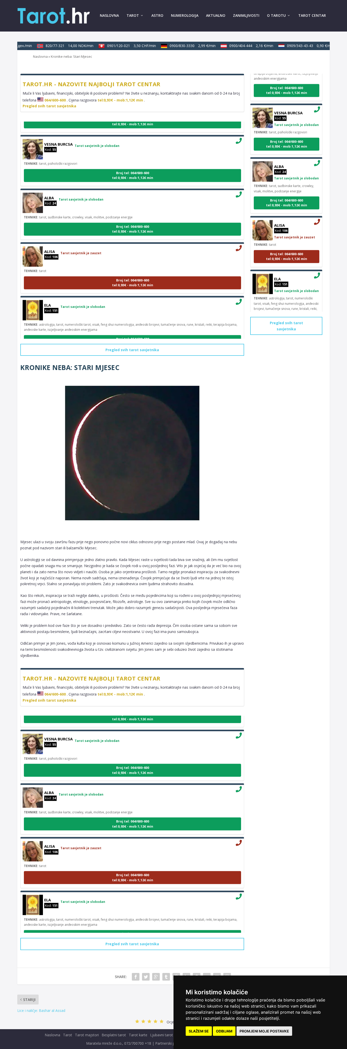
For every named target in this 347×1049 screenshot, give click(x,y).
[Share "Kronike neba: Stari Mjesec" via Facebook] (136, 977)
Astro (157, 15)
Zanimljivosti (246, 15)
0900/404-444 (244, 45)
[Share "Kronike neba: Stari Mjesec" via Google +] (156, 977)
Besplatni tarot (114, 1034)
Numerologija (184, 15)
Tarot (133, 15)
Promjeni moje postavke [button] (264, 1031)
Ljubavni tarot (161, 1034)
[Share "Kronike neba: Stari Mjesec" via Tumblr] (166, 977)
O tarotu (276, 15)
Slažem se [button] (199, 1031)
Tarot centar (312, 15)
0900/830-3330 (186, 45)
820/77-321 (62, 45)
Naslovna (109, 15)
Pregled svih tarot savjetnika (49, 106)
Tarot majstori (87, 1034)
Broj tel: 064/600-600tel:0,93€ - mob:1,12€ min (132, 168)
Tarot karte (138, 1034)
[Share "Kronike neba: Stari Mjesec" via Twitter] (146, 977)
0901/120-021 (124, 45)
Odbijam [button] (224, 1031)
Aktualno (215, 15)
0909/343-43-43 (303, 45)
